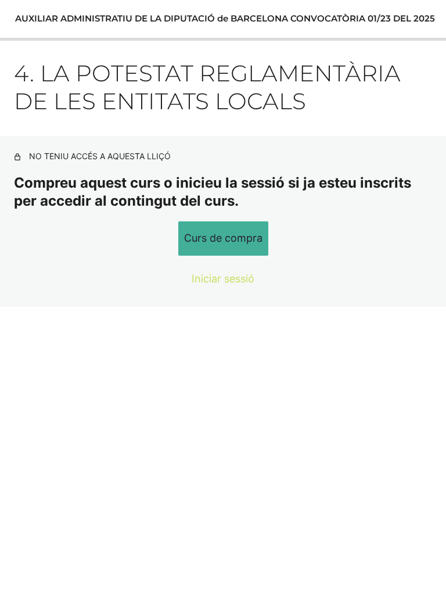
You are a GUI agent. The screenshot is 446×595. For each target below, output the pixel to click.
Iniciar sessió (223, 279)
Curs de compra (223, 238)
